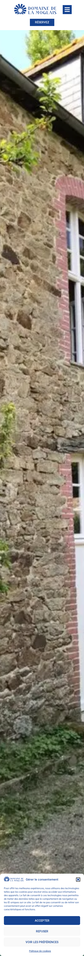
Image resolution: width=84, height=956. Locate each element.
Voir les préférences (42, 942)
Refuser (42, 931)
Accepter (42, 920)
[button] (78, 879)
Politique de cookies (40, 951)
